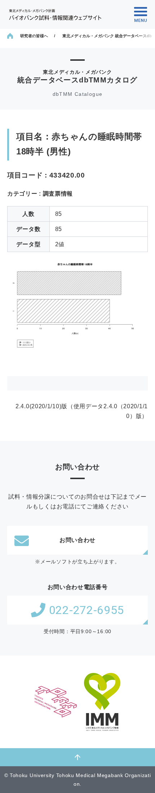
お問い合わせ (77, 540)
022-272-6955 (86, 610)
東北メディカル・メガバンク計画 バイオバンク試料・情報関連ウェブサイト (55, 15)
